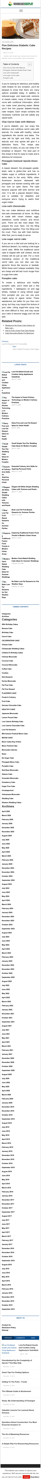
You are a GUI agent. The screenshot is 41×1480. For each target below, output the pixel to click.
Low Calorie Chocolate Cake (13, 725)
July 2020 (5, 1078)
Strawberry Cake (8, 782)
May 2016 (5, 1276)
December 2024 (8, 868)
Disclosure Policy (9, 1327)
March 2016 (6, 1285)
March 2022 (6, 1001)
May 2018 (5, 1179)
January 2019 (7, 1151)
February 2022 (7, 1005)
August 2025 (7, 835)
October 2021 (7, 1017)
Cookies (5, 673)
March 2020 (6, 1094)
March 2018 (6, 1187)
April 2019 (6, 1139)
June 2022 (6, 989)
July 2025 (5, 839)
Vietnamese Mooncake (11, 794)
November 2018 (8, 1159)
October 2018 (7, 1163)
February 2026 (7, 819)
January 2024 (7, 912)
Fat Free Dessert (8, 689)
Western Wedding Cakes (11, 802)
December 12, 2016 (9, 1366)
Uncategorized (7, 790)
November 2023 (8, 920)
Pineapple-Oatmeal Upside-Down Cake (17, 70)
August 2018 (7, 1171)
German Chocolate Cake (11, 705)
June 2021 (6, 1034)
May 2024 (5, 896)
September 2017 (8, 1212)
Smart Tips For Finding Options (15, 1372)
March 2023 (6, 953)
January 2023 (7, 961)
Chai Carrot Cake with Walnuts (14, 67)
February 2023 (7, 957)
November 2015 (8, 1301)
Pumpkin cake (8, 78)
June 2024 (6, 892)
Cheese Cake (7, 644)
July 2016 (5, 1268)
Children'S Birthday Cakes (12, 652)
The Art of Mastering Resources (15, 1434)
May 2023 (5, 945)
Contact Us (6, 1325)
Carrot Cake (6, 636)
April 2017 (6, 1232)
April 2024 (6, 900)
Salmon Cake (7, 774)
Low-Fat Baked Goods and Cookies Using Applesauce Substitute (28, 1347)
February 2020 (7, 1098)
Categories (6, 613)
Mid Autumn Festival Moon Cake (15, 733)
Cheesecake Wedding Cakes (13, 648)
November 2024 (8, 872)
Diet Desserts (7, 677)
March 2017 (6, 1236)
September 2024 (8, 880)
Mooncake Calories (9, 750)
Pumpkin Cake (7, 766)
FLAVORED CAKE (9, 693)
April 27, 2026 (24, 1354)
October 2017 (7, 1208)
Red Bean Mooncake (10, 770)
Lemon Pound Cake (9, 717)
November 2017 (8, 1204)
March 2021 (6, 1046)
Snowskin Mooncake (10, 778)
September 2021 (8, 1021)
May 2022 (5, 993)
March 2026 (6, 815)
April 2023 (6, 949)
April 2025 (6, 852)
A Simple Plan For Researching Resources (20, 1444)
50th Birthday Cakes (10, 624)
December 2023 (8, 916)
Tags (33, 1338)
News (4, 754)
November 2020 (8, 1062)
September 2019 (8, 1119)
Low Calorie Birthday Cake (12, 721)
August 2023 (7, 932)
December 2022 (8, 965)
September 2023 (8, 928)
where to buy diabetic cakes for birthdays (21, 58)
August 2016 (7, 1264)
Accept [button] (26, 1477)
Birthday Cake (7, 632)
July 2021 (5, 1030)
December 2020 (8, 1058)
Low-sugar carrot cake (11, 75)
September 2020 (8, 1070)
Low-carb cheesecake (11, 73)
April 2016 (6, 1280)
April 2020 (6, 1090)
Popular (8, 1338)
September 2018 (8, 1167)
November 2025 (8, 831)
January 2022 (7, 1009)
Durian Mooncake (9, 681)
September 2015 (8, 1309)
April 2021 (6, 1042)
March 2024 (6, 904)
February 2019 (7, 1147)
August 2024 (7, 884)
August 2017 (7, 1216)
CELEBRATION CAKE (10, 640)
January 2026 (7, 823)
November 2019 (8, 1111)
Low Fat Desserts (9, 729)
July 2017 (5, 1220)
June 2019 (6, 1131)
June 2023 (6, 941)
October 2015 (7, 1305)
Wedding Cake (7, 798)
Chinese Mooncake (9, 656)
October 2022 (7, 973)
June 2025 (6, 843)
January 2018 (7, 1195)
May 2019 (5, 1135)
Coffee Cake (7, 669)
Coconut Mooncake (9, 665)
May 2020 (5, 1086)
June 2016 (6, 1272)
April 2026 (6, 811)
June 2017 (6, 1224)
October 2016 (7, 1256)
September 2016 (8, 1260)
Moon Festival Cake (9, 745)
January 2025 (7, 864)
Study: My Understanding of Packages (18, 1401)
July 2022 (5, 985)
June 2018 (6, 1175)
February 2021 (7, 1050)
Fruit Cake (6, 701)
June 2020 (6, 1082)
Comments (20, 1338)
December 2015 (8, 1297)
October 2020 (7, 1066)
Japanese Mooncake (10, 713)
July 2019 (5, 1127)
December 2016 (8, 1248)
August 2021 (7, 1026)
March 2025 (6, 856)
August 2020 (7, 1074)
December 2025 (8, 827)
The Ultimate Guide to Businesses (16, 1391)
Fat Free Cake (7, 685)
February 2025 (7, 860)
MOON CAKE (7, 737)
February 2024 (7, 908)
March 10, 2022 (8, 53)
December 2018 (8, 1155)
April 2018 (6, 1183)
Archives (5, 616)
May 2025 (5, 848)
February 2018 (7, 1191)
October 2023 (7, 924)
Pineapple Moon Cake (10, 762)
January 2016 (7, 1293)
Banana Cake (7, 628)
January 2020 (7, 1102)
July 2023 (5, 936)
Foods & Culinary (9, 697)
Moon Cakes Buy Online (11, 741)
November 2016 (8, 1252)
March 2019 (6, 1143)
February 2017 (7, 1240)
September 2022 (8, 977)
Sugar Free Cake (8, 786)
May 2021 (5, 1038)
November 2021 (8, 1013)
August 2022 (7, 981)
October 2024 (7, 876)
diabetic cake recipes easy (12, 56)
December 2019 (8, 1107)
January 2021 (7, 1054)
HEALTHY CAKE (8, 709)
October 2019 (7, 1115)
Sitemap (5, 1330)
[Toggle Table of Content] (28, 64)
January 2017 (7, 1244)
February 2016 (7, 1289)
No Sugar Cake (8, 41)
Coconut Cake (7, 660)
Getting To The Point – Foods (14, 1382)
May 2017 (5, 1228)
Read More (35, 1477)
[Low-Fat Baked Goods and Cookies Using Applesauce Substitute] (9, 1345)
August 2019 (7, 1123)
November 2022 (8, 969)
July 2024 (5, 888)
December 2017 (8, 1200)
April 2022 (6, 997)
